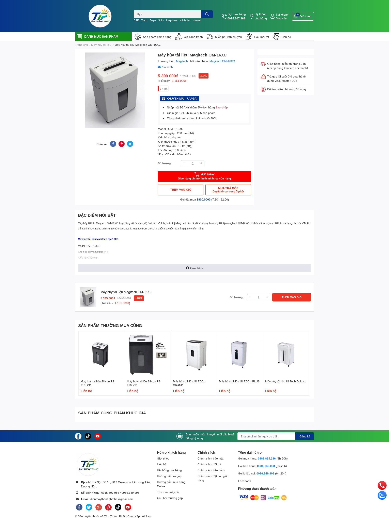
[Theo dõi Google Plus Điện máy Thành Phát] (98, 507)
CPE (136, 20)
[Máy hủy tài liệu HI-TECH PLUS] (240, 354)
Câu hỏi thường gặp (170, 498)
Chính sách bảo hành (211, 470)
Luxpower (171, 20)
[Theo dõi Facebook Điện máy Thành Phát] (78, 436)
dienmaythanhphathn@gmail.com (112, 499)
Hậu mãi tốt (261, 36)
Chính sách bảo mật (210, 458)
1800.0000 (204, 199)
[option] (115, 90)
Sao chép (222, 107)
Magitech (182, 61)
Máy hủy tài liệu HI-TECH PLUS (239, 381)
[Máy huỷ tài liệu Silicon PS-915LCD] (101, 354)
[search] (207, 14)
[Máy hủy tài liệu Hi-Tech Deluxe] (286, 354)
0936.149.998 (130, 492)
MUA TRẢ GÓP (228, 189)
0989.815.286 (267, 458)
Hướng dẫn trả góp (169, 476)
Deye (153, 20)
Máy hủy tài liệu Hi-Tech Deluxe (285, 381)
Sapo (148, 516)
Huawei (197, 20)
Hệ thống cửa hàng (261, 16)
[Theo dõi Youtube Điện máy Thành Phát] (97, 436)
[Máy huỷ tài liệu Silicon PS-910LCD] (147, 354)
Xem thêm (196, 268)
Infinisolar (185, 20)
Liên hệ (286, 36)
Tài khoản (282, 14)
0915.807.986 (236, 18)
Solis (161, 20)
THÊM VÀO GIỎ (180, 189)
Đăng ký (304, 436)
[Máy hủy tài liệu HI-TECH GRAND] (194, 354)
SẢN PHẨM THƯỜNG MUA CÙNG (110, 325)
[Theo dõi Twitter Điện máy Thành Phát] (89, 507)
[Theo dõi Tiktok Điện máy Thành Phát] (88, 436)
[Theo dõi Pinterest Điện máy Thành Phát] (108, 507)
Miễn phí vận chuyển (228, 36)
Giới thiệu (163, 458)
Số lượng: (165, 163)
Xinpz (144, 20)
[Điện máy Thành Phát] (100, 16)
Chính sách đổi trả (209, 464)
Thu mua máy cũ (168, 492)
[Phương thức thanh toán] (263, 497)
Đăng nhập (281, 18)
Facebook (244, 481)
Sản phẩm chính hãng (157, 36)
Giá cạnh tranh (193, 36)
